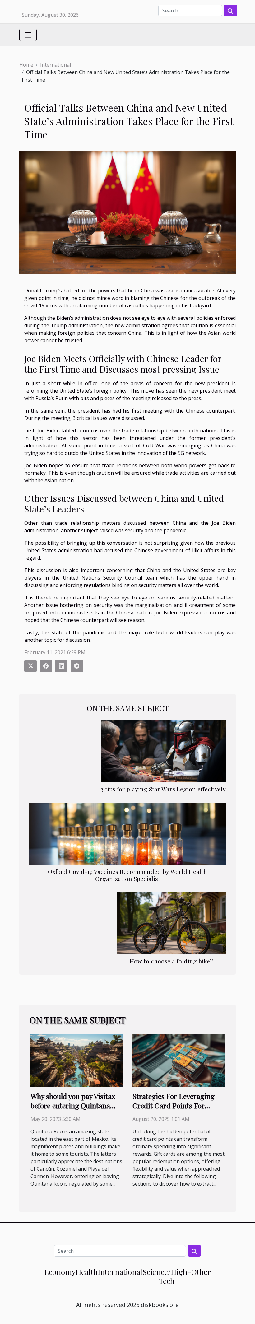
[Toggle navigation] (28, 35)
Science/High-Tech (166, 1276)
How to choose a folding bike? (171, 961)
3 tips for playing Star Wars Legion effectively (163, 789)
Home (26, 64)
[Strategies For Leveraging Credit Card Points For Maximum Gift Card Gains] (178, 1059)
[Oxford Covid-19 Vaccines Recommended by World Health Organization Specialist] (127, 833)
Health (87, 1272)
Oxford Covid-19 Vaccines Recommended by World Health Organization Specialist (127, 875)
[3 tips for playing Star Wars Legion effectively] (163, 750)
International (55, 64)
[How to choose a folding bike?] (171, 922)
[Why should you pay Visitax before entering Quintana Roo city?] (76, 1059)
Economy (60, 1272)
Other (201, 1272)
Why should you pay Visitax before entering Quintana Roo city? (72, 1105)
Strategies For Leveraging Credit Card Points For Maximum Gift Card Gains (174, 1105)
